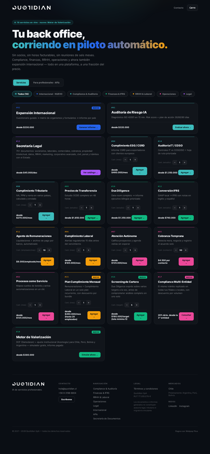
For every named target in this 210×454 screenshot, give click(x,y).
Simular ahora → (90, 354)
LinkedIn (172, 406)
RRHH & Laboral (143, 94)
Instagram (184, 406)
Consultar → (186, 316)
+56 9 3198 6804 (67, 393)
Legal (189, 94)
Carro (192, 7)
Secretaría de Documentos (106, 418)
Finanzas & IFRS (116, 94)
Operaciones (169, 94)
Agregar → (140, 171)
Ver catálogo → (90, 172)
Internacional (99, 410)
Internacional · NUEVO (50, 94)
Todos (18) (23, 94)
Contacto (178, 7)
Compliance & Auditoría (85, 94)
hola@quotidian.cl (68, 388)
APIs (95, 414)
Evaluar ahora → (183, 127)
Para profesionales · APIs (46, 82)
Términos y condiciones (146, 388)
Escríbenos (66, 399)
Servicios (21, 82)
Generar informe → (88, 127)
